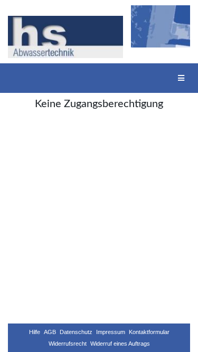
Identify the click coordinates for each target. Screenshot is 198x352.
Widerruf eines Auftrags (120, 343)
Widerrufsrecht (68, 343)
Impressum (110, 332)
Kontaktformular (149, 332)
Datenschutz (76, 332)
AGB (50, 332)
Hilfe (34, 332)
